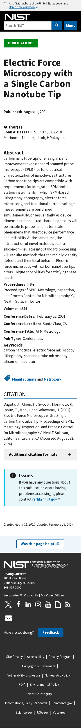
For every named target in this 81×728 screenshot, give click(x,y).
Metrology (52, 379)
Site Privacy (14, 657)
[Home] (17, 17)
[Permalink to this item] (24, 127)
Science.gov (24, 712)
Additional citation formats (33, 454)
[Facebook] (18, 604)
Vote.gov (59, 712)
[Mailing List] (9, 618)
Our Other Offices (52, 595)
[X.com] (9, 604)
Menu (71, 25)
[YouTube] (48, 604)
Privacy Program (60, 657)
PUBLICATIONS (21, 43)
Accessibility (35, 657)
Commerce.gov (62, 703)
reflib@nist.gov (44, 499)
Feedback (51, 632)
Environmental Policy (44, 684)
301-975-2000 (12, 587)
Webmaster (11, 595)
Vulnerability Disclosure (23, 675)
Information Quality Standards (26, 703)
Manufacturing (24, 379)
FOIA (22, 684)
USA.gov (43, 712)
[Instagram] (38, 604)
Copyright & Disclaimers (38, 666)
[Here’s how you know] (40, 5)
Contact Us (31, 595)
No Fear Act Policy (57, 675)
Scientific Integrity (39, 694)
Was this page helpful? (40, 543)
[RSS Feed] (68, 604)
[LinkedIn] (28, 604)
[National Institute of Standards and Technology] (36, 564)
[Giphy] (58, 604)
